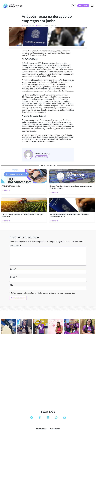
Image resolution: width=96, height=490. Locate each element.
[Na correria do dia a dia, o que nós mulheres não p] (55, 326)
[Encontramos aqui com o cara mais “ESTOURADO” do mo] (40, 326)
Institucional (41, 429)
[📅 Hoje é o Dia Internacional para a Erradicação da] (87, 326)
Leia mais (5, 190)
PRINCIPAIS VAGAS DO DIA (11, 186)
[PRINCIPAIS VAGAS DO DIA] (24, 176)
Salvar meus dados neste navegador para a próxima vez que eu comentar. (43, 293)
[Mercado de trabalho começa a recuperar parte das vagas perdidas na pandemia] (72, 205)
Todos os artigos (41, 156)
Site (11, 285)
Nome (13, 269)
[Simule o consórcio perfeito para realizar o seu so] (8, 326)
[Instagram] (48, 417)
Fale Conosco (55, 429)
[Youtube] (64, 417)
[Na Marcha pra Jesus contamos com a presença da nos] (24, 326)
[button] (73, 5)
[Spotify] (31, 417)
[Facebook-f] (39, 417)
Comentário (15, 246)
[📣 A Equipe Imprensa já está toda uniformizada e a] (71, 326)
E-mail (13, 277)
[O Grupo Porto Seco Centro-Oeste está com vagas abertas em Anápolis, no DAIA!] (72, 176)
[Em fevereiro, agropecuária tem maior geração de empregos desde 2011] (24, 205)
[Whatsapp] (56, 417)
